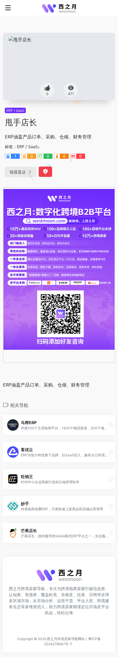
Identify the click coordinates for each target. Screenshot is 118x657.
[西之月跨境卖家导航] (59, 8)
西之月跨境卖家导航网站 (66, 639)
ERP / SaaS (15, 110)
